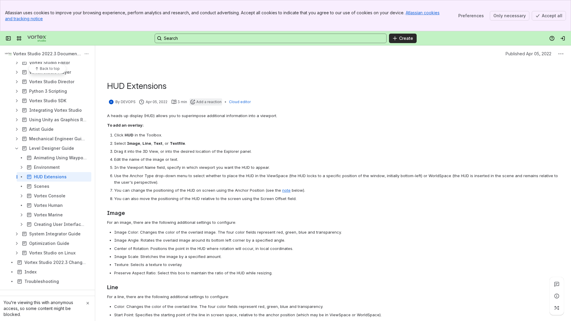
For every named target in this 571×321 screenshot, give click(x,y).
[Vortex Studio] (37, 38)
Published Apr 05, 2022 (528, 53)
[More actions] (86, 53)
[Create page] (556, 308)
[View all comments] (556, 284)
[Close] (87, 303)
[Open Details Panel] (556, 296)
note (286, 190)
